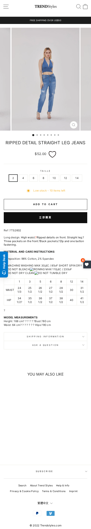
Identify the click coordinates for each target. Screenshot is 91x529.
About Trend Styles (41, 485)
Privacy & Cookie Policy (24, 491)
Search (22, 485)
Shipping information (45, 336)
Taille (45, 171)
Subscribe (44, 471)
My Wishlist (87, 264)
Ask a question (45, 345)
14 (77, 178)
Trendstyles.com (51, 525)
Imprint (73, 491)
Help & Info (62, 485)
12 (65, 178)
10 (54, 178)
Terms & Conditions (54, 491)
